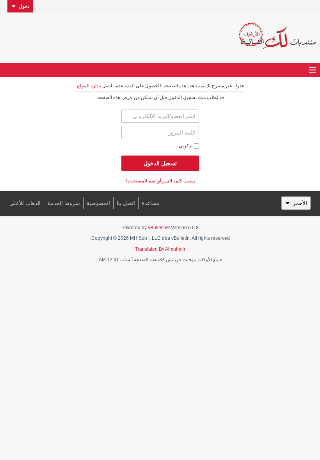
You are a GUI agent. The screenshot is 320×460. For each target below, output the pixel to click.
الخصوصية (98, 203)
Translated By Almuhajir (160, 249)
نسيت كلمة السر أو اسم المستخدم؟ (160, 181)
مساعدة (151, 203)
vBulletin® (159, 227)
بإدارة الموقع (89, 85)
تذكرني (185, 146)
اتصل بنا (126, 203)
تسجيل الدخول (160, 163)
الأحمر (300, 203)
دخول (24, 6)
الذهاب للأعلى (25, 203)
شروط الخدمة (63, 203)
